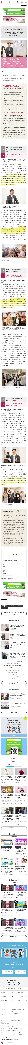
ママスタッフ (4, 607)
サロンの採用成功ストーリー (12, 667)
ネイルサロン (4, 1032)
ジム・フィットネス (9, 676)
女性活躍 (12, 605)
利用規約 (16, 1013)
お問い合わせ (4, 1014)
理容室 (8, 1030)
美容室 (2, 1030)
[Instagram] (9, 983)
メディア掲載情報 (12, 1009)
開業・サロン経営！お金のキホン (9, 674)
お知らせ (3, 1009)
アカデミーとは (4, 1011)
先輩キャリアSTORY (12, 672)
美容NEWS (19, 661)
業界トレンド (10, 1026)
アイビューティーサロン (15, 1032)
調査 (21, 1028)
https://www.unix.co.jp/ (7, 575)
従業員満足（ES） (19, 605)
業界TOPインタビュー (9, 661)
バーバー (22, 674)
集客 (7, 1020)
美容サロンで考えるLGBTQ (12, 670)
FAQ (12, 1011)
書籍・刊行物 (21, 1009)
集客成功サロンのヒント (12, 663)
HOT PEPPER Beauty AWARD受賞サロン (12, 665)
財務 (19, 1020)
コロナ (2, 1026)
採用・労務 (7, 605)
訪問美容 (13, 678)
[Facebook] (19, 983)
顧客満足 (3, 1028)
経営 (3, 605)
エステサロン (15, 1030)
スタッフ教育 (13, 1020)
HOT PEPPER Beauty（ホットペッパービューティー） (12, 1024)
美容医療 (20, 1034)
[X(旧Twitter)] (14, 983)
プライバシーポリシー (6, 1013)
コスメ (14, 1034)
